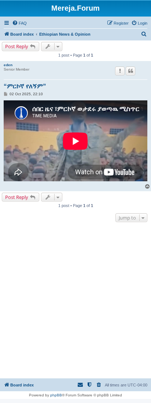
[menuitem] (19, 23)
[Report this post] (120, 71)
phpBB (56, 395)
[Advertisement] (75, 301)
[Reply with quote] (130, 71)
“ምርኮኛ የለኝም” (25, 86)
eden (8, 65)
